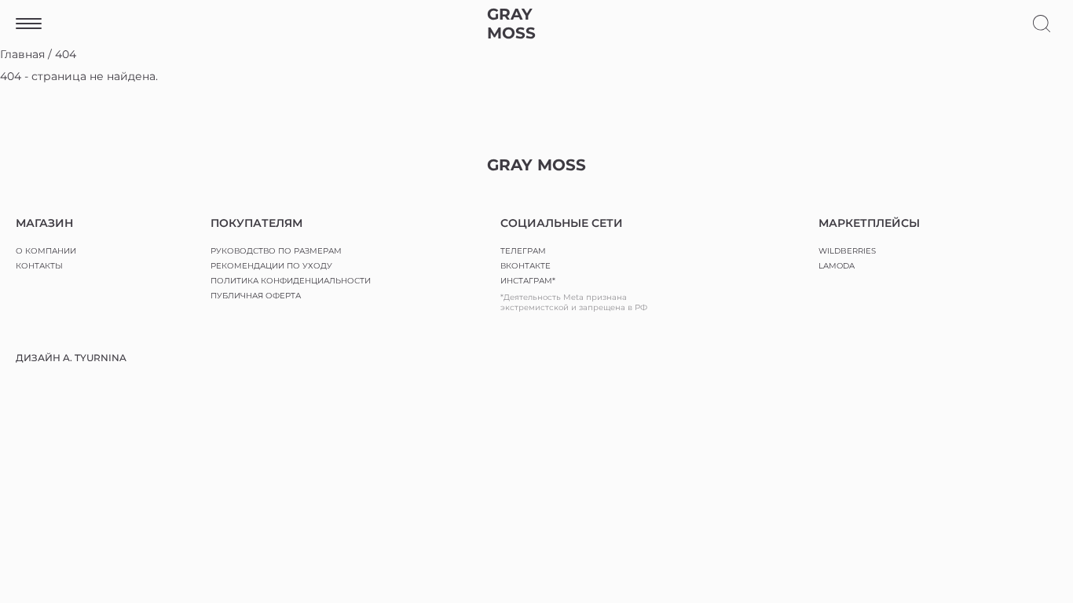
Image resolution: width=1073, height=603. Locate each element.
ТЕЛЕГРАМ (523, 251)
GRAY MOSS (511, 23)
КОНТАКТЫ (39, 266)
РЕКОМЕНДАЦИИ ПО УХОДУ (271, 266)
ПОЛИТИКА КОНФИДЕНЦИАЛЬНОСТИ (291, 281)
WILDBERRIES (847, 251)
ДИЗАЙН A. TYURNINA (71, 358)
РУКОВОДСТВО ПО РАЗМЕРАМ (276, 251)
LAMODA (836, 266)
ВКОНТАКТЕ (525, 266)
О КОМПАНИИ (46, 251)
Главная (22, 54)
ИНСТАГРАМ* (527, 281)
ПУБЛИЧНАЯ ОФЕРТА (256, 296)
